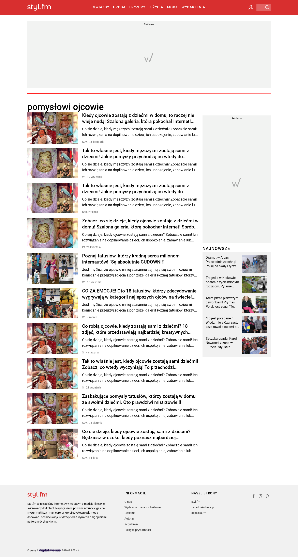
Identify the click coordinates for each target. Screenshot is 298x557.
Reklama (129, 512)
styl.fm (195, 501)
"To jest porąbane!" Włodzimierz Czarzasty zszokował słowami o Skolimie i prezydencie (222, 322)
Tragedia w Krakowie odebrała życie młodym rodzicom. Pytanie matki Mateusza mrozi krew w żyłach (222, 282)
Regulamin (131, 524)
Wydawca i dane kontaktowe (142, 507)
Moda (172, 7)
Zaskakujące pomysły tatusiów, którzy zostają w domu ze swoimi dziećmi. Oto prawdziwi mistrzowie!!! (139, 399)
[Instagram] (261, 496)
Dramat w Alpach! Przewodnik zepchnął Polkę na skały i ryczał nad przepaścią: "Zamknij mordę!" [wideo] (221, 262)
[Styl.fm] (43, 7)
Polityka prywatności (137, 529)
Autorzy (129, 518)
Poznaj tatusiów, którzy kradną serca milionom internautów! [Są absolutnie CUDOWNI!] (131, 259)
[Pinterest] (267, 496)
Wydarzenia (193, 7)
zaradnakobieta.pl (202, 507)
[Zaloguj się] (251, 7)
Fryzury (137, 7)
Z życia (156, 7)
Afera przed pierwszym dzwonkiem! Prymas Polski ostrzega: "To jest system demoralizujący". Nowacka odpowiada (222, 302)
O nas (128, 501)
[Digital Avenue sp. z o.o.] (50, 550)
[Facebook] (253, 496)
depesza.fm (198, 512)
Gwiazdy (101, 7)
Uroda (119, 7)
